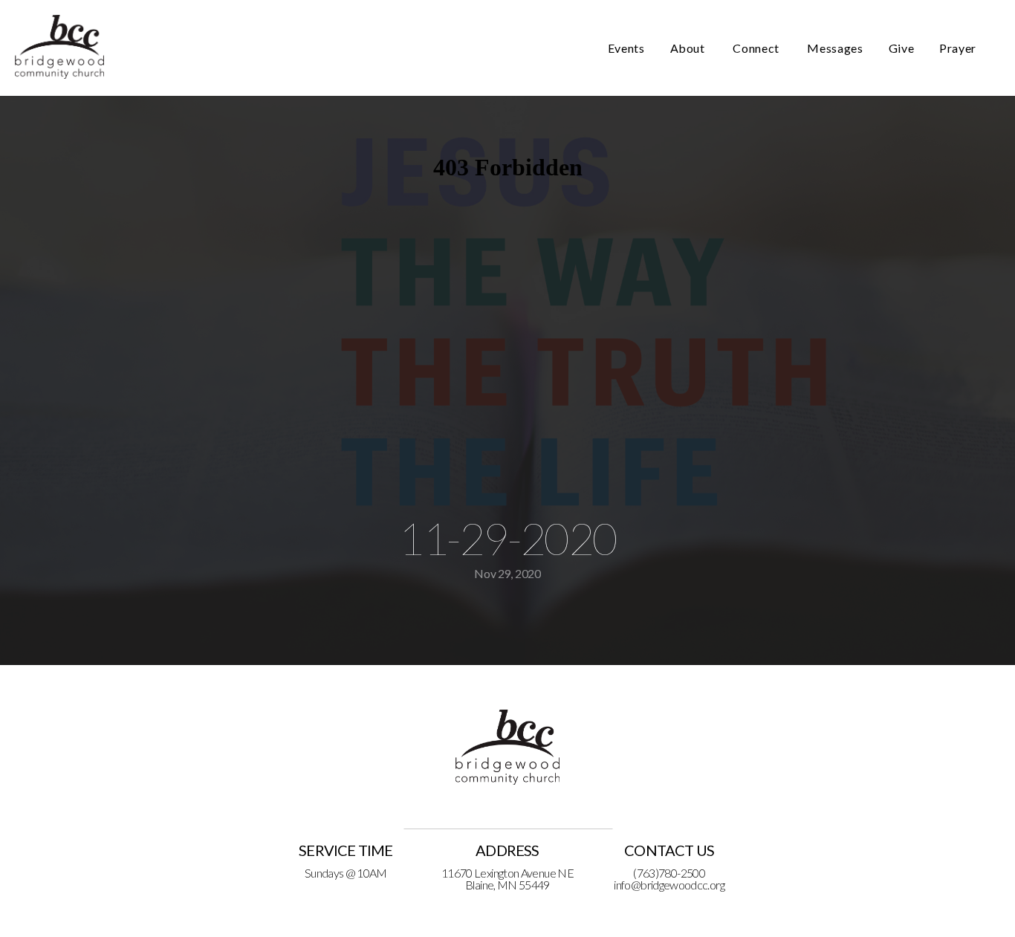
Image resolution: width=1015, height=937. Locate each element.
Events (626, 48)
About (689, 48)
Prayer (957, 48)
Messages (835, 48)
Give (902, 48)
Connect (757, 48)
